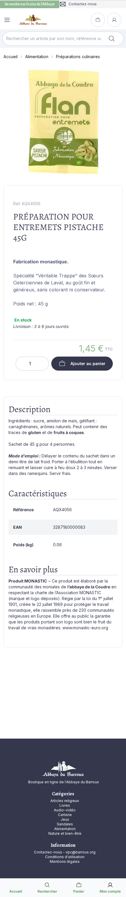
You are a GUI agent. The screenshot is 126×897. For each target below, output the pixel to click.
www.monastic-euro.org (85, 627)
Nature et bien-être (64, 833)
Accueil (11, 56)
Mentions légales (65, 861)
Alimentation (36, 56)
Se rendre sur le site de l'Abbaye (30, 4)
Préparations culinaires (78, 56)
